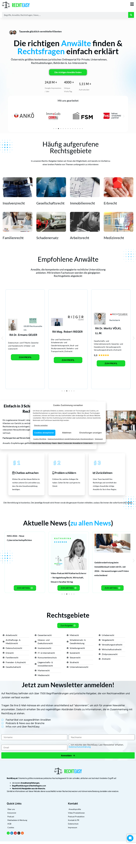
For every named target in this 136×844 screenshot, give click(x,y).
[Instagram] (18, 833)
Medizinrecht (114, 238)
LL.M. (98, 333)
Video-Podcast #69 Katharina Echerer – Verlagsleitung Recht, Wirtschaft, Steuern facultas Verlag (68, 577)
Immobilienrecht (82, 203)
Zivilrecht (68, 351)
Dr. (15, 334)
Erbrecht (110, 203)
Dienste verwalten (41, 425)
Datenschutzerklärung (80, 747)
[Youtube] (15, 833)
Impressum (99, 439)
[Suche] (131, 15)
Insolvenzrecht (14, 203)
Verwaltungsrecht (113, 347)
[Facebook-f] (8, 833)
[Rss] (22, 833)
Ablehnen (66, 432)
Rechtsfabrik (114, 320)
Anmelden (68, 755)
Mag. (60, 331)
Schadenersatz (47, 238)
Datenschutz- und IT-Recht (19, 343)
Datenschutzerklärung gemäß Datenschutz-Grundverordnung (71, 439)
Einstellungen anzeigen (90, 432)
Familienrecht (13, 238)
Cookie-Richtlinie (39, 439)
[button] (12, 116)
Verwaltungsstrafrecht (103, 350)
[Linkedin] (11, 833)
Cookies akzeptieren (44, 432)
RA (11, 334)
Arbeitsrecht (79, 238)
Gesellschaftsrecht (50, 203)
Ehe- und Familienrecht (60, 339)
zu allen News (90, 523)
